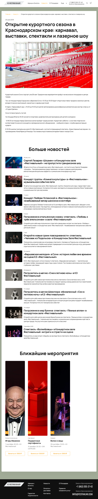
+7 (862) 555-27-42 (76, 2)
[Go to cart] (91, 3)
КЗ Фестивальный (13, 3)
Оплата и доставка (46, 489)
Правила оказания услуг (65, 489)
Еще (62, 3)
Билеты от (15, 453)
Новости (44, 3)
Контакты (46, 493)
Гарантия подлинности (33, 494)
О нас (30, 488)
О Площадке (53, 3)
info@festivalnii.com (82, 494)
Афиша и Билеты (33, 3)
